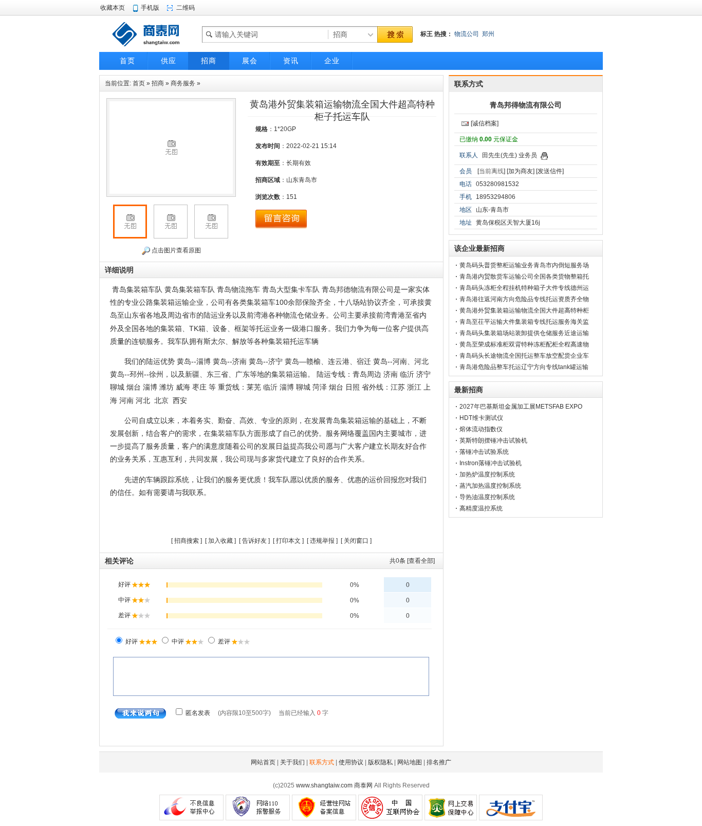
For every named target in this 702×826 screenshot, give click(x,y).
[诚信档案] (484, 123)
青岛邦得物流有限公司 (526, 105)
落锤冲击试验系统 (484, 451)
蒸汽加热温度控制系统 (490, 485)
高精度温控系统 (481, 508)
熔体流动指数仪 (481, 429)
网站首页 (263, 762)
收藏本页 (112, 7)
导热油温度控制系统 (487, 497)
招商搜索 (186, 540)
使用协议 (351, 762)
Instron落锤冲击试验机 (490, 463)
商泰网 (363, 785)
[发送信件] (550, 171)
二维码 (185, 7)
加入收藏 (220, 540)
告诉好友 (254, 540)
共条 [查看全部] (412, 560)
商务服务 (183, 83)
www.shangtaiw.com (324, 785)
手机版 (150, 7)
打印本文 (288, 540)
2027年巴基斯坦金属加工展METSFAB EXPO (520, 406)
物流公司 (466, 34)
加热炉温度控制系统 (487, 474)
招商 (158, 83)
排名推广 (439, 762)
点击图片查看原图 (175, 250)
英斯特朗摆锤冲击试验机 (493, 440)
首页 (139, 83)
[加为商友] (520, 171)
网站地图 (409, 762)
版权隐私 (380, 762)
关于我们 (292, 762)
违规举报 (322, 540)
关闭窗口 (356, 540)
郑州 (488, 34)
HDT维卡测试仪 (481, 417)
